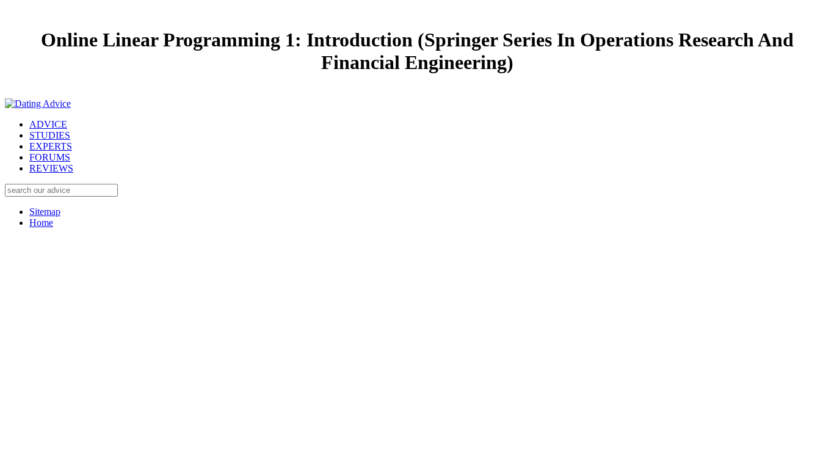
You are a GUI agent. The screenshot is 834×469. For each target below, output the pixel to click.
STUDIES (49, 135)
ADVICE (48, 124)
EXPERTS (50, 146)
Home (41, 222)
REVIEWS (51, 168)
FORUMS (49, 157)
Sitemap (44, 211)
